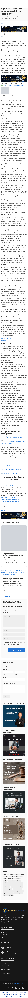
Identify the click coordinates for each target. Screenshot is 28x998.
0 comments (13, 18)
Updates (21, 893)
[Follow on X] (8, 988)
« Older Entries (6, 596)
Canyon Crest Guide (7, 486)
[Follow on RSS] (23, 988)
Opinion (9, 884)
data (13, 878)
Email (5, 677)
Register (10, 889)
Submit (6, 696)
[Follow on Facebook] (5, 988)
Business (22, 874)
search (5, 891)
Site (12, 891)
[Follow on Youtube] (19, 988)
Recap (5, 889)
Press (16, 886)
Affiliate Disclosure (13, 994)
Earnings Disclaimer (18, 996)
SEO (9, 891)
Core (21, 876)
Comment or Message (10, 683)
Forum (5, 880)
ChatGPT (6, 876)
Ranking (20, 886)
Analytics (12, 874)
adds (5, 874)
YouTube (11, 895)
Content (16, 876)
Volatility (5, 895)
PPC (12, 886)
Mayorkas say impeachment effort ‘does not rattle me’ (13, 555)
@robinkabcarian (6, 338)
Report (14, 889)
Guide (5, 882)
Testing (22, 891)
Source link (4, 340)
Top (12, 893)
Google (13, 880)
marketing (14, 882)
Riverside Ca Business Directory (11, 466)
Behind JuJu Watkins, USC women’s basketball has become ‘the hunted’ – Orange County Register (13, 581)
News (5, 884)
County (5, 878)
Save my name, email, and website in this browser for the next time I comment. (14, 644)
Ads (8, 874)
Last (16, 674)
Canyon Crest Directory (8, 462)
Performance (7, 886)
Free (9, 880)
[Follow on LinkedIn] (15, 988)
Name (5, 669)
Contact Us (6, 994)
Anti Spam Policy (22, 992)
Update (15, 893)
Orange (14, 884)
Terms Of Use (15, 992)
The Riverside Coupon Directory (11, 469)
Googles (18, 880)
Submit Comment (16, 650)
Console (11, 876)
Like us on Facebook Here (9, 484)
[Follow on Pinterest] (12, 988)
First (4, 674)
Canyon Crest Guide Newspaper (10, 432)
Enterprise (18, 878)
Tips (4, 893)
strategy (17, 891)
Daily (9, 878)
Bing (17, 874)
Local (9, 882)
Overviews (20, 884)
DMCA (12, 996)
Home (3, 992)
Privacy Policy (8, 992)
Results (19, 889)
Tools (8, 893)
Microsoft (20, 882)
